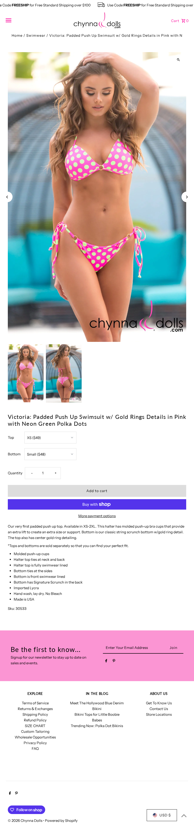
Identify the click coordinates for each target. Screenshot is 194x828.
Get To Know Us (159, 703)
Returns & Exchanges (35, 708)
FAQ (35, 748)
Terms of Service (35, 703)
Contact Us (159, 708)
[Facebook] (106, 662)
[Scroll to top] (184, 815)
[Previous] (7, 197)
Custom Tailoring (35, 731)
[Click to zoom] (178, 59)
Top (11, 437)
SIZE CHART (35, 726)
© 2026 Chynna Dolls (25, 820)
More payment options (97, 516)
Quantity (15, 473)
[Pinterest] (114, 662)
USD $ (165, 815)
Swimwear (35, 35)
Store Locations (159, 714)
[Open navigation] (38, 20)
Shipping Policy (35, 714)
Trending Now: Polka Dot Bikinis (97, 726)
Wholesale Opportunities (35, 737)
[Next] (186, 197)
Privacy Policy (35, 743)
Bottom (14, 454)
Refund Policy (35, 720)
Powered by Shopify (61, 820)
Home (17, 35)
